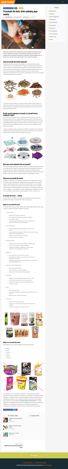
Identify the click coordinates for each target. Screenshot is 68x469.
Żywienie (21, 8)
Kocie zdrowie (52, 28)
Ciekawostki (51, 13)
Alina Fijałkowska (8, 17)
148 (33, 17)
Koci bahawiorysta (28, 462)
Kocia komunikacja (53, 22)
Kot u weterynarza (53, 31)
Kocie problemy (52, 25)
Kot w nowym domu (53, 33)
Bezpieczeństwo (52, 11)
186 (12, 428)
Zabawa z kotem (52, 36)
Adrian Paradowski (47, 465)
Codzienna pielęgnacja (54, 16)
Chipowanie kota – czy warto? (14, 433)
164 (12, 434)
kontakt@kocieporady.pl (40, 462)
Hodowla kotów (52, 19)
